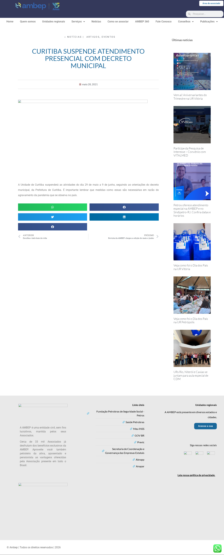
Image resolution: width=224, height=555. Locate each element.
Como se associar (118, 21)
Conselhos (184, 21)
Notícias (96, 21)
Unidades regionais (53, 21)
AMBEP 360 (142, 21)
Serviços (76, 21)
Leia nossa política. (196, 475)
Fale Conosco (164, 21)
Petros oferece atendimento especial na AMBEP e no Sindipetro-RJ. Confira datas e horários (192, 210)
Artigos (93, 37)
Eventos (108, 37)
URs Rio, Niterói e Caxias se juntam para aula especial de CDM (190, 375)
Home (9, 21)
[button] (52, 207)
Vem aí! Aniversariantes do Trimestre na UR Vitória (190, 96)
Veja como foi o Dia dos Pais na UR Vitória (190, 267)
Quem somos (28, 21)
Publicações (207, 21)
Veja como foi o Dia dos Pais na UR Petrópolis (190, 320)
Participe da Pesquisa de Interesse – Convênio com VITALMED (189, 151)
